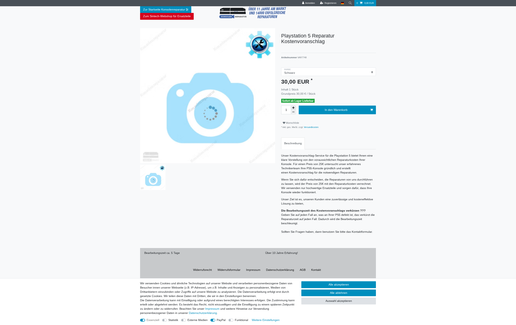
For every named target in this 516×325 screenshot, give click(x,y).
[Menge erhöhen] (293, 108)
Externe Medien (197, 320)
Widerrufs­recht (202, 269)
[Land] (342, 3)
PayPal (221, 320)
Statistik (173, 320)
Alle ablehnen (338, 292)
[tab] (293, 143)
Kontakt (316, 269)
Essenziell (153, 320)
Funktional (241, 320)
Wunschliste (292, 122)
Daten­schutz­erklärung (280, 269)
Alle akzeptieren (339, 284)
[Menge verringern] (293, 112)
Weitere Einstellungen (266, 320)
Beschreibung (293, 143)
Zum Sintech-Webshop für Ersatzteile (167, 16)
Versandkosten (310, 127)
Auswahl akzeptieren (339, 300)
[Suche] (350, 3)
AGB (303, 269)
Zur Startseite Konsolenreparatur (164, 9)
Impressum (253, 269)
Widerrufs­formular (228, 269)
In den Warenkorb (336, 109)
